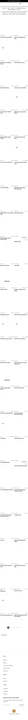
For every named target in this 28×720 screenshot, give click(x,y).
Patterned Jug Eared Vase (6, 413)
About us (5, 681)
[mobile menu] (26, 4)
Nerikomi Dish (3, 289)
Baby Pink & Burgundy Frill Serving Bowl (20, 615)
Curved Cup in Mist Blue (20, 87)
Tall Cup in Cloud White (6, 37)
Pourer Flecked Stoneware (20, 465)
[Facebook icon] (11, 716)
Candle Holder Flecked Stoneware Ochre (5, 515)
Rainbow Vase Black (5, 362)
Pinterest (5, 694)
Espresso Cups (18, 590)
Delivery (5, 660)
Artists (4, 678)
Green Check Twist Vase (6, 162)
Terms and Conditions (8, 665)
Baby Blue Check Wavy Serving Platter (19, 188)
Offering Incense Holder (6, 338)
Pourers (2, 540)
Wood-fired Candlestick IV (20, 314)
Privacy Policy (6, 668)
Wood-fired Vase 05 (19, 387)
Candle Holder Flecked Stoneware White (19, 490)
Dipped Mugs (17, 241)
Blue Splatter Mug (4, 87)
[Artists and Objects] (5, 4)
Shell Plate (2, 591)
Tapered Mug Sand (5, 462)
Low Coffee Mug (4, 187)
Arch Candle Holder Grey (6, 615)
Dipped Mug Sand (4, 314)
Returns (5, 662)
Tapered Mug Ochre (19, 438)
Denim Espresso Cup (19, 62)
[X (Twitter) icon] (13, 716)
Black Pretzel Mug (4, 265)
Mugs (8, 8)
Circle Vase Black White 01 (6, 489)
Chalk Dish (3, 438)
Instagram (5, 688)
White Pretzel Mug (18, 212)
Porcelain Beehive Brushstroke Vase (18, 413)
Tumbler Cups (17, 515)
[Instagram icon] (16, 716)
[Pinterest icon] (14, 716)
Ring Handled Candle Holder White (5, 238)
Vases (18, 9)
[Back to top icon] (14, 711)
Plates (12, 8)
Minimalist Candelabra (19, 338)
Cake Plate (16, 265)
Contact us (5, 671)
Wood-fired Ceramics (20, 8)
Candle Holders (12, 9)
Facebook (5, 691)
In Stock (4, 8)
